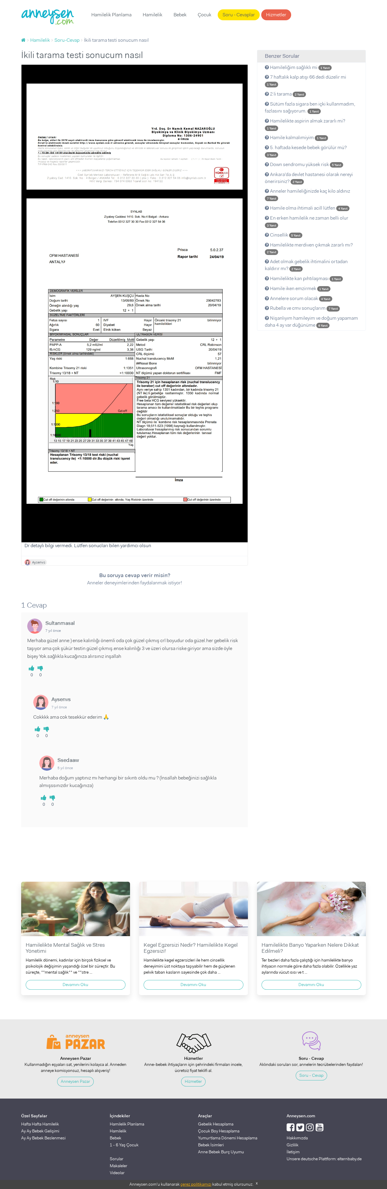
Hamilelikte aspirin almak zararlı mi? (306, 124)
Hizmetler (276, 14)
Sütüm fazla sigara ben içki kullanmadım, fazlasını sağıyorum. (310, 107)
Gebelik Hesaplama (215, 1124)
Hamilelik (152, 14)
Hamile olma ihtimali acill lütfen (308, 208)
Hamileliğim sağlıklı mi (299, 67)
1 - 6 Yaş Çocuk (124, 1145)
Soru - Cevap (311, 1075)
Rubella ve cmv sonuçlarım (303, 308)
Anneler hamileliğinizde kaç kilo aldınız (308, 194)
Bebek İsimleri (211, 1145)
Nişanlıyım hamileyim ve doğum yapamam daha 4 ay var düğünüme (311, 321)
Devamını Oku (75, 984)
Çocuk (204, 14)
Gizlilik (292, 1145)
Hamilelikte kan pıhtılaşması (305, 278)
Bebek (180, 14)
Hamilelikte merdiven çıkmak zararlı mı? (310, 248)
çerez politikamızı (195, 1184)
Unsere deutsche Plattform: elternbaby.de (324, 1158)
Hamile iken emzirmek (298, 288)
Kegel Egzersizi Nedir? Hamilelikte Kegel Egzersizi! (191, 948)
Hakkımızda (297, 1138)
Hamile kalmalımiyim (297, 137)
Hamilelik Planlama (111, 14)
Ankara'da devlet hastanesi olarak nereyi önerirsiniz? (309, 178)
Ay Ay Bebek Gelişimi (40, 1131)
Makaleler (118, 1165)
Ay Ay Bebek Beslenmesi (43, 1138)
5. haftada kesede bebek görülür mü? (307, 150)
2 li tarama (286, 94)
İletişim (293, 1152)
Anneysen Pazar (75, 1081)
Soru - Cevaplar (239, 14)
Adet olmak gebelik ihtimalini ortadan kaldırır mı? (306, 265)
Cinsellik (284, 235)
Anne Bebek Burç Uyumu (221, 1152)
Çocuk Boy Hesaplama (218, 1131)
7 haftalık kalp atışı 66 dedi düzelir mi (306, 80)
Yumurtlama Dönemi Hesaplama (227, 1138)
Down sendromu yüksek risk (305, 164)
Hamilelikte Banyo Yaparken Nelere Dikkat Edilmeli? (310, 948)
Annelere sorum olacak (299, 298)
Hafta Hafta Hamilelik (40, 1124)
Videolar (117, 1172)
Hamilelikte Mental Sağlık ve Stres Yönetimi (65, 948)
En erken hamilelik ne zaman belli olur (307, 221)
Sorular (116, 1158)
